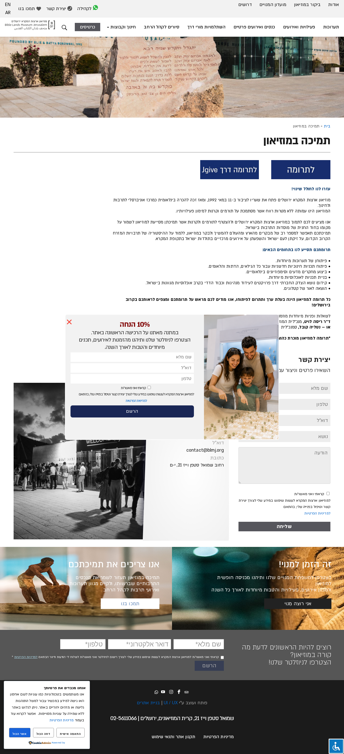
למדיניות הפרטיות (136, 400)
